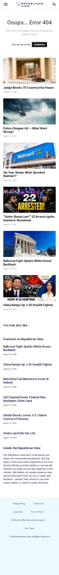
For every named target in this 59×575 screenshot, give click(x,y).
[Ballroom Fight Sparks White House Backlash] (29, 244)
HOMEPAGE (39, 44)
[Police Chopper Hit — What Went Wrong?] (29, 111)
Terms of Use (37, 511)
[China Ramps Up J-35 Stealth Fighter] (29, 288)
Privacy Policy (19, 503)
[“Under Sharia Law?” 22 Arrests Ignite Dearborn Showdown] (29, 200)
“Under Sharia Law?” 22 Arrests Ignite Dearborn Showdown (28, 218)
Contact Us (39, 503)
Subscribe (17, 511)
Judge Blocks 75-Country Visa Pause (28, 87)
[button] (5, 4)
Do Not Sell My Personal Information (28, 520)
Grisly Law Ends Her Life (19, 433)
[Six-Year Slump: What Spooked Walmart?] (29, 156)
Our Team (29, 528)
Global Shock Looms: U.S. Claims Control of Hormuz (25, 417)
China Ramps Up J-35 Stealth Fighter (28, 305)
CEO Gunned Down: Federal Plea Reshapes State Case (24, 399)
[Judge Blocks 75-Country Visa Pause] (29, 71)
